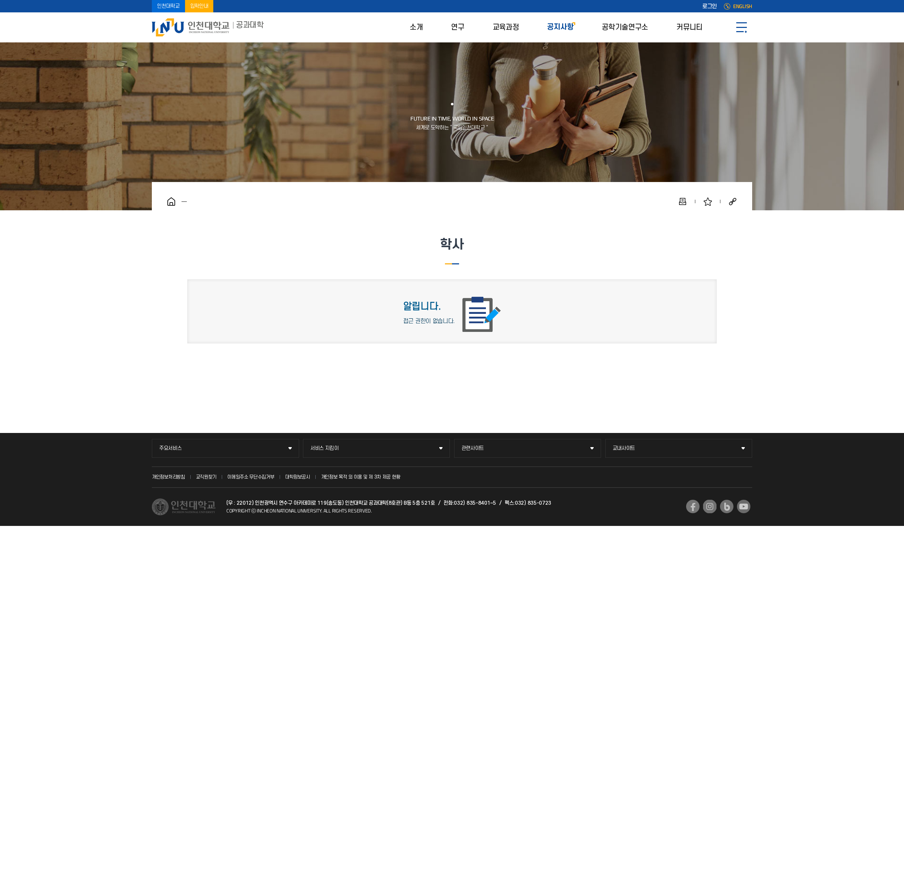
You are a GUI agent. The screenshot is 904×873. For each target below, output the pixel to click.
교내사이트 (624, 448)
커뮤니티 (689, 27)
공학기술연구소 (625, 27)
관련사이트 (473, 448)
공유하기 (733, 201)
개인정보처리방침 (168, 477)
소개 (416, 27)
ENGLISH (742, 6)
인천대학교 (168, 6)
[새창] (692, 506)
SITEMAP (741, 27)
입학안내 (199, 6)
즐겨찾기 (707, 201)
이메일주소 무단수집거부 (250, 477)
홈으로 (171, 201)
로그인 (709, 6)
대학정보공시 (297, 477)
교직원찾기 (206, 477)
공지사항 (560, 27)
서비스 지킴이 (324, 448)
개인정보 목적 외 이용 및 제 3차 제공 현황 (360, 477)
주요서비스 (170, 448)
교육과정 (506, 27)
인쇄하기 (682, 201)
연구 (457, 27)
